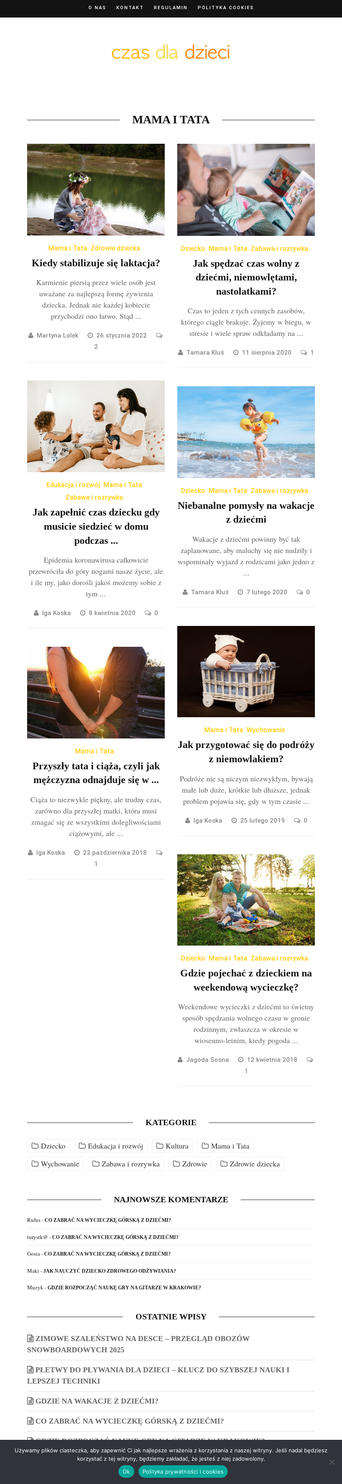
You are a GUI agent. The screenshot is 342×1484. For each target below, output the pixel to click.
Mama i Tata (67, 248)
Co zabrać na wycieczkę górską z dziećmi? (108, 1220)
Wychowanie (265, 730)
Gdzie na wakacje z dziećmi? (96, 1401)
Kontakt (130, 7)
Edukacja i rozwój (73, 485)
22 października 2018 (115, 852)
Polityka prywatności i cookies (183, 1471)
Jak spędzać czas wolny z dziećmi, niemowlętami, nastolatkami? (246, 277)
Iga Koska (56, 613)
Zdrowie (194, 1163)
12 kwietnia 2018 (273, 1060)
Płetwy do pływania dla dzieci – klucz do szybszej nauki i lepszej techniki (158, 1375)
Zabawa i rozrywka (279, 249)
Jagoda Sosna (207, 1060)
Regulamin (171, 7)
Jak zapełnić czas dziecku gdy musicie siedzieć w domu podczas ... (96, 526)
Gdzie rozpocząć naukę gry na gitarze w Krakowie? (124, 1288)
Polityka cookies (226, 7)
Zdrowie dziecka (115, 248)
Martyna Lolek (57, 335)
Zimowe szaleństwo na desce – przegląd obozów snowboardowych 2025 (138, 1344)
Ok (126, 1471)
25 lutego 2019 (263, 820)
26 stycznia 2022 (122, 335)
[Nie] (331, 1462)
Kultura (177, 1145)
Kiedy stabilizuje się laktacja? (96, 263)
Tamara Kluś (205, 352)
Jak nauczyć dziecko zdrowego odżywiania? (109, 1271)
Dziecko (193, 249)
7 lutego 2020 (267, 592)
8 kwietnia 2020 (113, 613)
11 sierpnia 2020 (267, 352)
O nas (97, 7)
